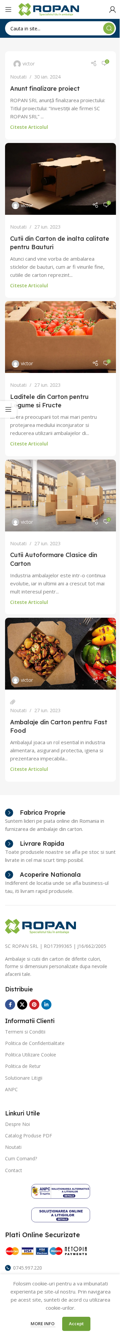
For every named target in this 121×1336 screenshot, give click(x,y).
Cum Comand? (21, 1158)
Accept (76, 1323)
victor (29, 63)
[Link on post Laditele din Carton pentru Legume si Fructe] (60, 337)
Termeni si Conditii (25, 1031)
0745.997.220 (27, 1268)
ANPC (11, 1089)
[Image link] (40, 925)
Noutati (18, 77)
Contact (13, 1170)
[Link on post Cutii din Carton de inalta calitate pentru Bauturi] (60, 179)
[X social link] (22, 1004)
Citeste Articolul (29, 127)
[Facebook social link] (10, 1004)
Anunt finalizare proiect (45, 88)
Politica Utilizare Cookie (30, 1054)
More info (43, 1323)
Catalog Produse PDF (28, 1135)
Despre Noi (17, 1124)
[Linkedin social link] (46, 1004)
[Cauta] (109, 28)
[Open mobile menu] (8, 9)
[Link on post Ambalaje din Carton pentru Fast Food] (60, 654)
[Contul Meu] (112, 9)
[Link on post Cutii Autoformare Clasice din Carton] (60, 495)
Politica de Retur (23, 1066)
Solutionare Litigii (23, 1078)
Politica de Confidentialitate (35, 1043)
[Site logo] (48, 8)
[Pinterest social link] (34, 1004)
